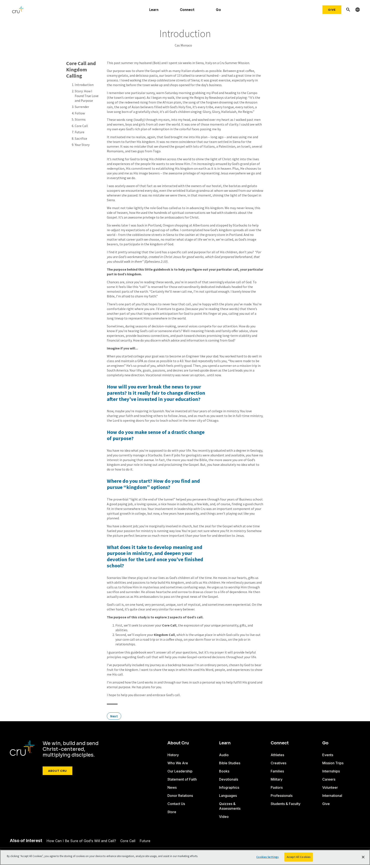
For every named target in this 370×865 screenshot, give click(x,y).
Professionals (281, 795)
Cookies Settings (267, 857)
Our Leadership (179, 771)
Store (171, 812)
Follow (80, 113)
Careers (328, 779)
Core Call (81, 126)
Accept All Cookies (298, 857)
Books (224, 771)
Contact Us (176, 804)
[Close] (363, 857)
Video (224, 816)
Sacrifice (81, 138)
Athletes (277, 755)
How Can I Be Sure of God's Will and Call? (81, 841)
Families (277, 771)
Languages (228, 795)
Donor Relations (180, 795)
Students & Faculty (285, 804)
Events (327, 755)
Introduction (84, 84)
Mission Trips (332, 763)
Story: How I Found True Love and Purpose (86, 96)
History (173, 755)
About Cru (57, 770)
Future (79, 132)
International (332, 795)
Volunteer (330, 787)
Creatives (278, 763)
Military (276, 779)
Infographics (229, 787)
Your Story (82, 144)
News (172, 787)
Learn (153, 10)
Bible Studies (229, 763)
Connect (187, 10)
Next (114, 716)
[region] (185, 857)
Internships (331, 771)
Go (218, 10)
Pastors (277, 787)
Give (332, 9)
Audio (224, 755)
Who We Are (177, 763)
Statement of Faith (182, 779)
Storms (80, 119)
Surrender (82, 107)
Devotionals (228, 779)
